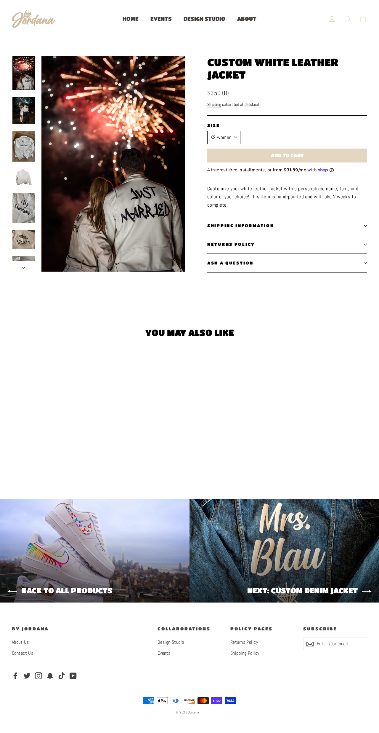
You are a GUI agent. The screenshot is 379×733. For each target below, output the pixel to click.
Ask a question (230, 263)
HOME (131, 19)
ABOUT (246, 19)
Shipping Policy (244, 653)
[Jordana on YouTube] (73, 676)
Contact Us (22, 653)
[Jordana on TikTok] (61, 676)
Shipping (214, 104)
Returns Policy (231, 244)
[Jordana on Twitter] (26, 676)
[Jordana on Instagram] (38, 676)
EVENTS (161, 19)
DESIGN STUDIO (204, 19)
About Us (20, 642)
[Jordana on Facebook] (15, 676)
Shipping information (240, 225)
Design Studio (171, 642)
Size (213, 125)
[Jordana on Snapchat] (50, 676)
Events (164, 653)
